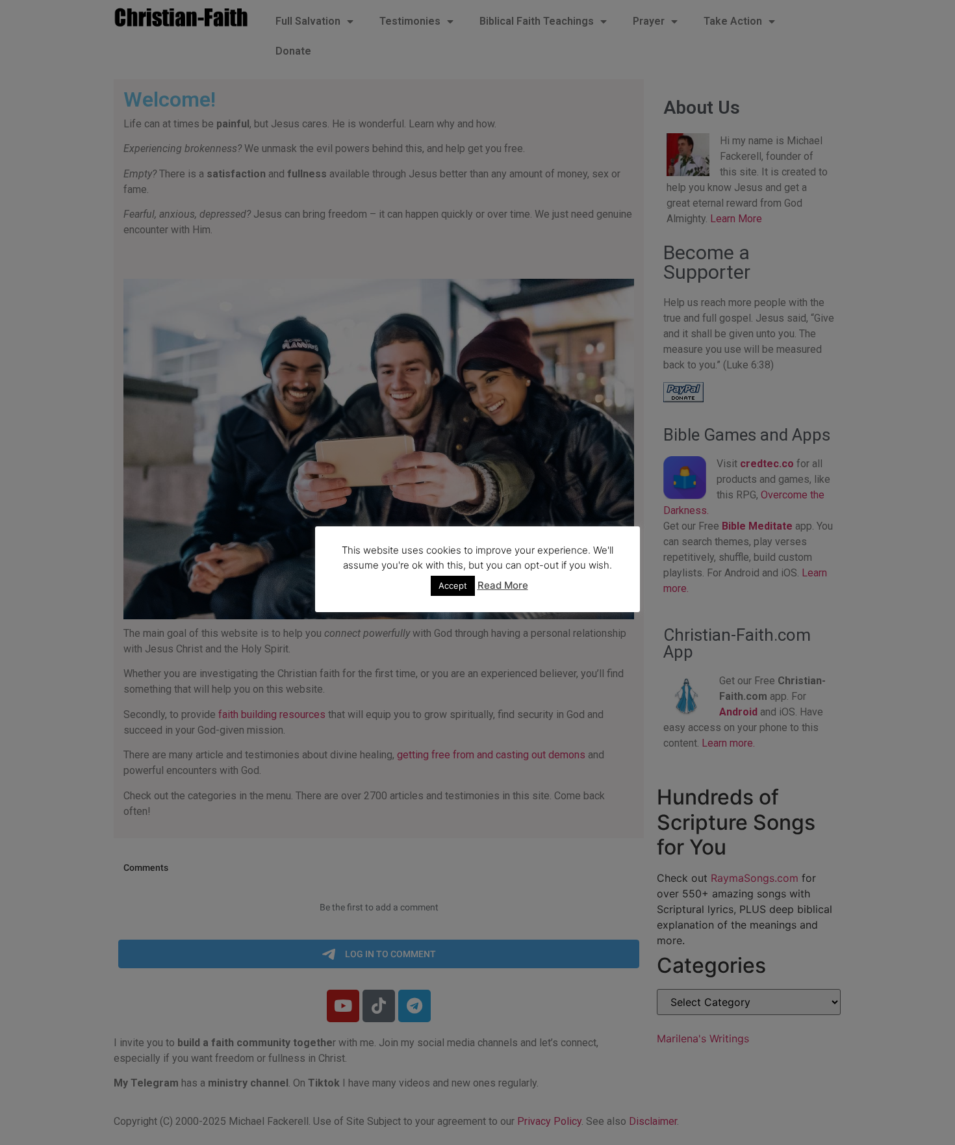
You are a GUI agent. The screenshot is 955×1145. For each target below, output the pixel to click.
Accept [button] (453, 585)
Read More (503, 585)
